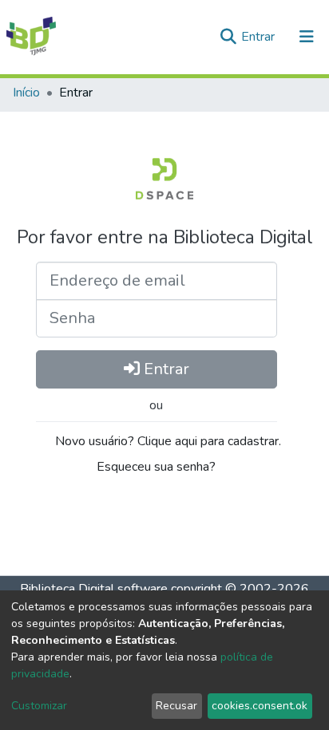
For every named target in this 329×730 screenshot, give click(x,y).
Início (26, 92)
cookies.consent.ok (259, 705)
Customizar (39, 705)
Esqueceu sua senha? (156, 466)
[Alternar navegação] (306, 37)
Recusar (176, 705)
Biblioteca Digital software (94, 589)
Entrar (259, 36)
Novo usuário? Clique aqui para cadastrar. (166, 441)
